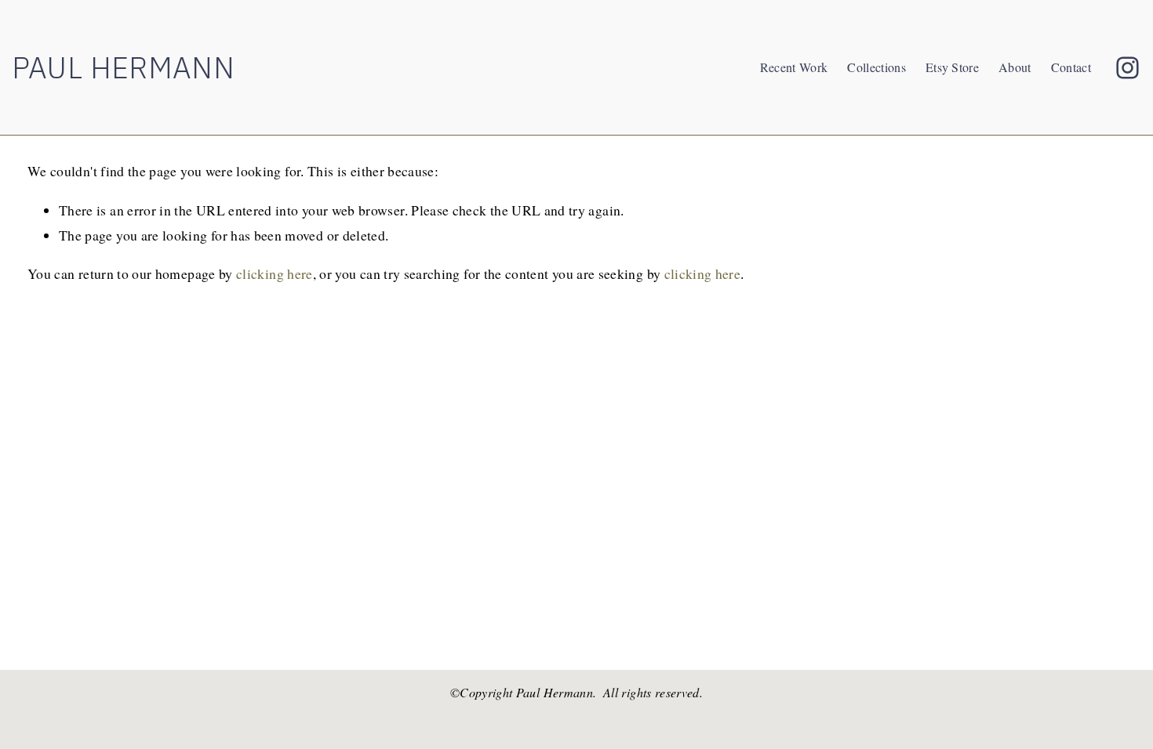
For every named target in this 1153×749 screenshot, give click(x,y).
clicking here (274, 273)
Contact (1071, 67)
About (1014, 67)
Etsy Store (952, 67)
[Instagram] (1127, 67)
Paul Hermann (123, 67)
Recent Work (794, 67)
